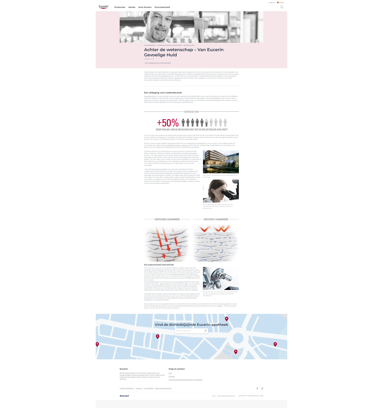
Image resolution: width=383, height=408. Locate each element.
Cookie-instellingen (127, 388)
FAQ (170, 373)
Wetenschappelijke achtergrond (169, 45)
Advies (131, 7)
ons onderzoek (149, 45)
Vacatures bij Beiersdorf (226, 396)
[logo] (104, 7)
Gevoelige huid (189, 45)
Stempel (139, 388)
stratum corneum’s (178, 274)
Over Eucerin (145, 7)
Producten (119, 7)
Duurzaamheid (162, 7)
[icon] (205, 330)
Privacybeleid (148, 388)
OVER (214, 396)
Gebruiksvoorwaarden (163, 388)
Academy (272, 2)
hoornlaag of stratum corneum (177, 145)
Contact (172, 376)
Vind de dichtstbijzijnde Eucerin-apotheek (185, 380)
